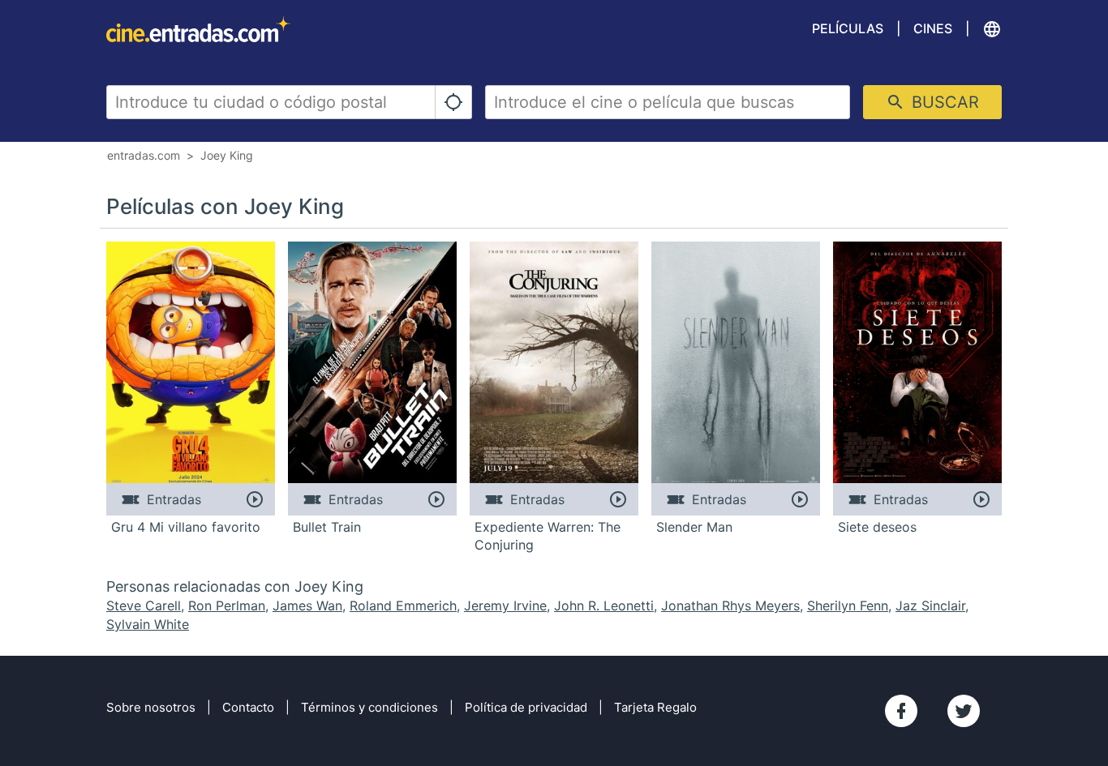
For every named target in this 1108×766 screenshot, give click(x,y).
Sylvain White (147, 624)
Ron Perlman (226, 605)
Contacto (248, 707)
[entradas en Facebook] (901, 711)
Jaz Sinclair (930, 605)
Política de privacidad (526, 707)
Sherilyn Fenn (847, 605)
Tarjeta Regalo (655, 707)
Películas (847, 28)
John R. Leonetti (604, 605)
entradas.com (143, 155)
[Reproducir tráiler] (254, 499)
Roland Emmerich (403, 605)
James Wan (307, 605)
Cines (932, 28)
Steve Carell (143, 605)
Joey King (226, 155)
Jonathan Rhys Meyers (730, 605)
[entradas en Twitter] (963, 711)
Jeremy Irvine (505, 605)
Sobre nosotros (150, 707)
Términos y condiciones (369, 707)
